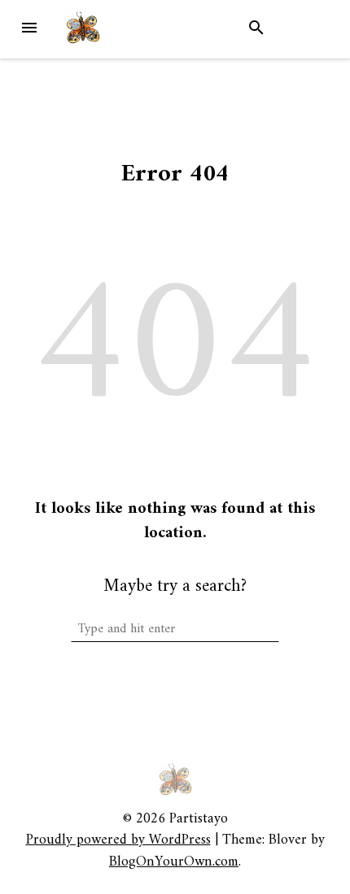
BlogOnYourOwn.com (173, 861)
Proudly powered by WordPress (118, 840)
